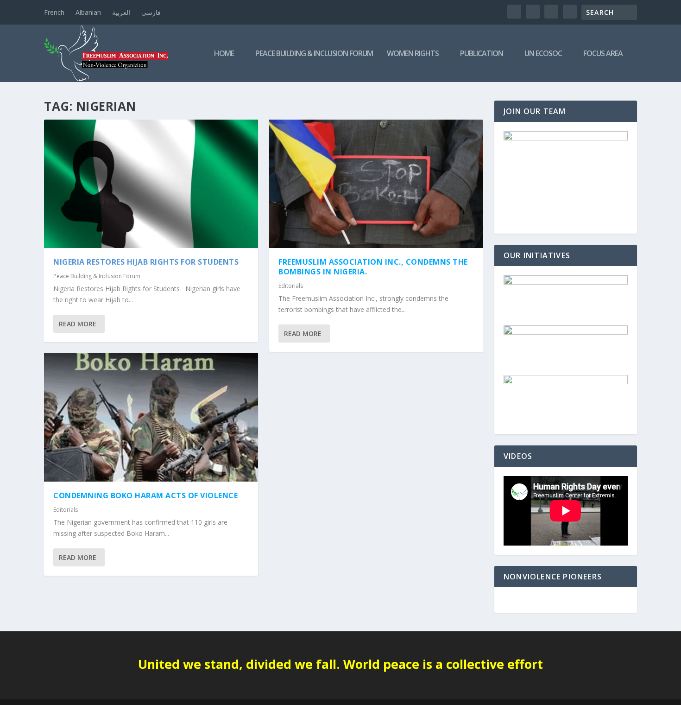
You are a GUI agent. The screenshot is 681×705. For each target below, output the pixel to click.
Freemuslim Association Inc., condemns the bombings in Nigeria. (373, 267)
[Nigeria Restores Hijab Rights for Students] (151, 184)
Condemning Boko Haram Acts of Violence (145, 495)
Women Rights (413, 54)
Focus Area (603, 54)
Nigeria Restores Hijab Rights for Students (146, 262)
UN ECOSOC (543, 54)
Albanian (88, 12)
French (54, 12)
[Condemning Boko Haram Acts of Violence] (151, 417)
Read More (77, 323)
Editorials (65, 510)
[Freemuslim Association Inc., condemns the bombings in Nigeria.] (376, 184)
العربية (121, 12)
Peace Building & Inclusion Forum (314, 54)
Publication (481, 54)
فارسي (151, 12)
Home (224, 54)
